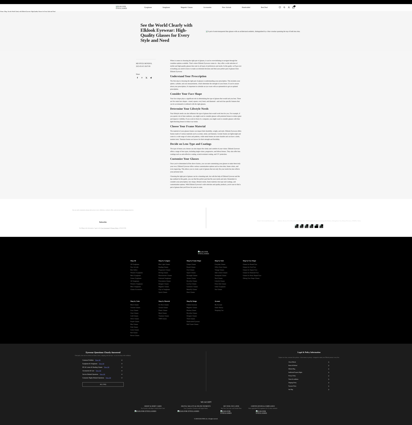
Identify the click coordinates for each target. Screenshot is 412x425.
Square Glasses (191, 273)
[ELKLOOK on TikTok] (311, 226)
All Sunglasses (134, 281)
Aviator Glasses (191, 278)
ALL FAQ (103, 384)
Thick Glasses (191, 319)
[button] (280, 7)
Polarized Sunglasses (164, 278)
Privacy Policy (114, 228)
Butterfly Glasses (192, 289)
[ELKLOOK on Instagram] (301, 226)
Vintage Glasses (219, 270)
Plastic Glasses (162, 310)
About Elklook (292, 362)
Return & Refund (300, 215)
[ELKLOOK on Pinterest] (306, 226)
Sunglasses (166, 7)
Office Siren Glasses (221, 267)
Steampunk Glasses (220, 275)
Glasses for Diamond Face (251, 273)
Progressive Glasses (164, 270)
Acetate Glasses (163, 307)
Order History (219, 307)
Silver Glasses (134, 319)
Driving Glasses (163, 273)
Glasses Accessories (136, 289)
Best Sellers (133, 270)
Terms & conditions (293, 379)
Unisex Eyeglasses (135, 278)
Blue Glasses (134, 324)
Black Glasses (134, 305)
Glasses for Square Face (250, 270)
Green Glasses (134, 330)
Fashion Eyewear (192, 305)
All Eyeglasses (134, 264)
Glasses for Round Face (250, 264)
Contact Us (335, 215)
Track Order (283, 215)
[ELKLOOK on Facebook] (296, 226)
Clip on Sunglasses (164, 289)
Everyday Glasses (220, 264)
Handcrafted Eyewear (193, 321)
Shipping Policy (319, 215)
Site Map (290, 389)
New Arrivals (226, 7)
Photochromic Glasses (165, 275)
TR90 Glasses (162, 319)
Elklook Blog (291, 369)
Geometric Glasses (192, 286)
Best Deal (264, 7)
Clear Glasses (134, 313)
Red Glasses (134, 332)
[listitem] (137, 78)
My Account (218, 305)
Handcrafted (246, 7)
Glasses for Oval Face (249, 267)
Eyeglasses (148, 7)
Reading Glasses (163, 267)
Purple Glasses (134, 321)
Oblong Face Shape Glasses (251, 278)
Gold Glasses (134, 316)
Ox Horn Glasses (163, 305)
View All (97, 360)
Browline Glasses (192, 281)
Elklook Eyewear (231, 131)
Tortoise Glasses (135, 307)
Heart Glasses (191, 292)
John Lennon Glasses (221, 273)
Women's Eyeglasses (136, 273)
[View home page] (123, 7)
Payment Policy (292, 386)
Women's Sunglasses (136, 284)
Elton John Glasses (220, 284)
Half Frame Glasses (192, 324)
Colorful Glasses (220, 281)
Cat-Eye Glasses (191, 284)
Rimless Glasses (191, 310)
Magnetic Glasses (187, 7)
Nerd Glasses (219, 278)
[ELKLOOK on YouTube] (321, 226)
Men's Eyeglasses (135, 275)
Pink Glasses (134, 327)
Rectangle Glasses (192, 275)
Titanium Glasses (163, 316)
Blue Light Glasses (164, 264)
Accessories (207, 7)
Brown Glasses (134, 335)
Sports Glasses (162, 292)
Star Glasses (218, 289)
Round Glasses (191, 267)
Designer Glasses (163, 284)
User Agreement (105, 228)
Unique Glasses (191, 264)
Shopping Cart (219, 310)
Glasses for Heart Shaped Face (252, 275)
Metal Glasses (162, 313)
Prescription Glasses (164, 281)
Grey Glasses (134, 310)
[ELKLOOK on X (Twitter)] (316, 226)
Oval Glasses (190, 270)
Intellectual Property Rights (295, 372)
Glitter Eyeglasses (220, 286)
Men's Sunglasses (135, 286)
